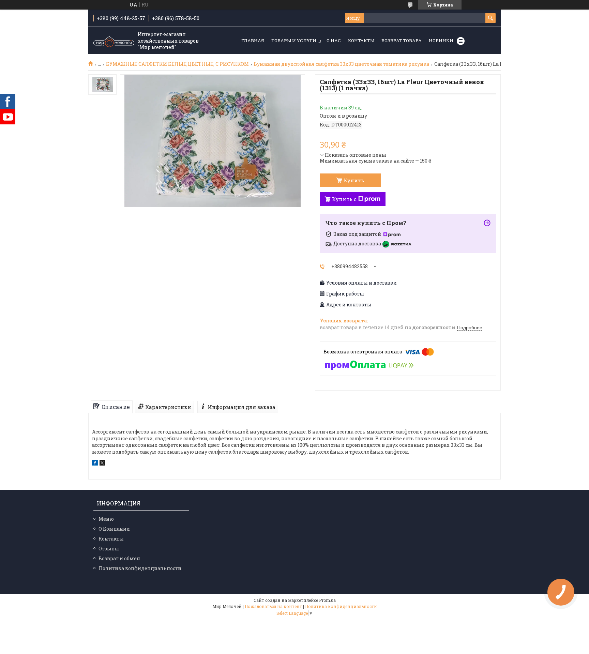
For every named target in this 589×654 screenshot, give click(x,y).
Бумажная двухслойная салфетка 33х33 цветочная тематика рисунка (341, 64)
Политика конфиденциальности (140, 568)
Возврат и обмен (119, 558)
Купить (354, 180)
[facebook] (95, 463)
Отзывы (109, 548)
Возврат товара (401, 40)
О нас (334, 40)
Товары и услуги (293, 40)
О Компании (114, 529)
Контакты (361, 40)
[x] (102, 463)
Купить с (344, 199)
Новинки (441, 40)
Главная (252, 40)
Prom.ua (327, 600)
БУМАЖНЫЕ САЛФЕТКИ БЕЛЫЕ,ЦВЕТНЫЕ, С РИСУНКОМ (177, 64)
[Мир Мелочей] (113, 41)
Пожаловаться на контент (273, 606)
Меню (106, 519)
